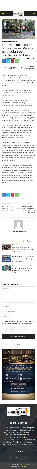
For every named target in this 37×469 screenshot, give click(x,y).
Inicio (3, 18)
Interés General (11, 18)
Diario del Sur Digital (10, 58)
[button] (3, 13)
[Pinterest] (12, 61)
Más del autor (27, 241)
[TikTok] (21, 458)
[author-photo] (18, 229)
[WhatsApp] (17, 61)
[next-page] (6, 277)
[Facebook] (4, 61)
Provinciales (13, 41)
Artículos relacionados (12, 241)
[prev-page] (3, 277)
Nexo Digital (23, 466)
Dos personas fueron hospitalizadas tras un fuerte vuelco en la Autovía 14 (27, 209)
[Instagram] (16, 457)
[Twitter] (8, 61)
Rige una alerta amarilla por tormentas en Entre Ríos (10, 208)
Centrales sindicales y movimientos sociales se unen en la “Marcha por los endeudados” (23, 259)
